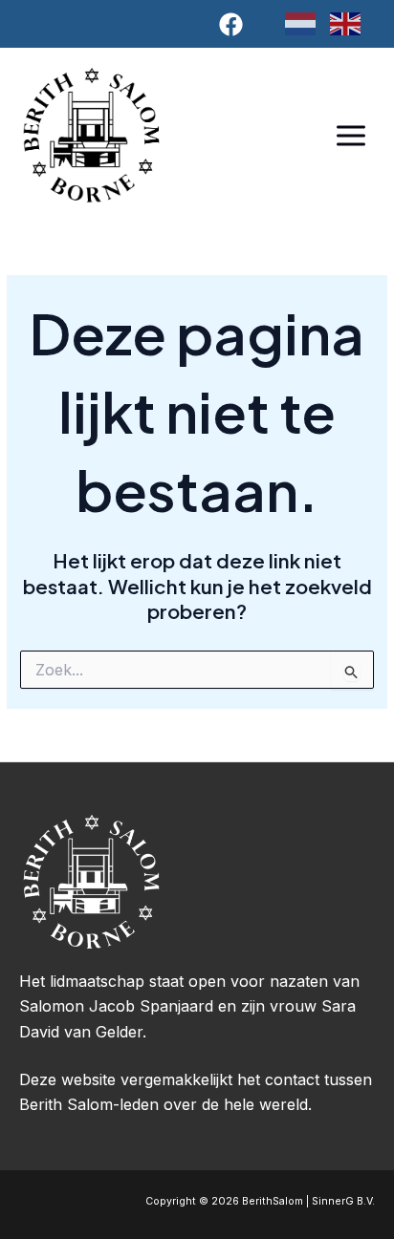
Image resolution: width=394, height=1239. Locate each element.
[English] (352, 23)
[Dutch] (307, 23)
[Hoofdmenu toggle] (350, 135)
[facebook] (234, 24)
